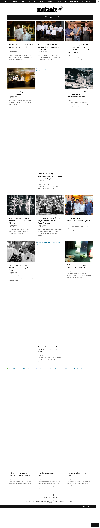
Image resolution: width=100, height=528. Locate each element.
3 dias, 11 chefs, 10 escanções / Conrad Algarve (78, 219)
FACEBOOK (44, 495)
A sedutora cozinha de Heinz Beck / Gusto (49, 474)
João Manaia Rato (43, 51)
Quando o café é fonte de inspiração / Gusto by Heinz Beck (20, 267)
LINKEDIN (56, 495)
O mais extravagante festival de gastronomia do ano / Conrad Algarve (49, 220)
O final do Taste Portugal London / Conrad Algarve (19, 474)
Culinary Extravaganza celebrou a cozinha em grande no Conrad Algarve (50, 175)
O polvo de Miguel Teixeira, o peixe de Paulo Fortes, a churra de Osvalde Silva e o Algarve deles (78, 48)
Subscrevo (95, 524)
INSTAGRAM (50, 495)
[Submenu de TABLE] (44, 1)
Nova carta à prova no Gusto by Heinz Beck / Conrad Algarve (49, 349)
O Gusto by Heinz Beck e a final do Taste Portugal (78, 266)
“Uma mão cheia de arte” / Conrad (78, 474)
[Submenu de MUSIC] (10, 1)
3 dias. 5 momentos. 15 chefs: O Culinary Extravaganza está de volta (77, 94)
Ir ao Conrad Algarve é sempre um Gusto (18, 92)
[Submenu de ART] (31, 1)
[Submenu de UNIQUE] (18, 1)
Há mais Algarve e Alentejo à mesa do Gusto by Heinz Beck (21, 47)
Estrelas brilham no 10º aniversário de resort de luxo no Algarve (49, 47)
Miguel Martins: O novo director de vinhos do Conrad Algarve (21, 220)
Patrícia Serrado (13, 51)
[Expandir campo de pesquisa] (98, 1)
